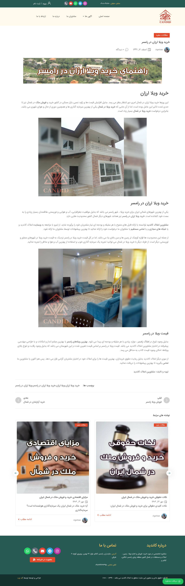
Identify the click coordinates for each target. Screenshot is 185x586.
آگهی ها (88, 16)
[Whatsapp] (76, 3)
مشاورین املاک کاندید (157, 225)
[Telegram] (80, 3)
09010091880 (105, 3)
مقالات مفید (162, 35)
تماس (165, 363)
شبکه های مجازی (157, 229)
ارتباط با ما (41, 16)
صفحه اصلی (104, 16)
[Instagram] (85, 3)
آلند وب (20, 578)
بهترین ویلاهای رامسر (77, 342)
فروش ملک (40, 103)
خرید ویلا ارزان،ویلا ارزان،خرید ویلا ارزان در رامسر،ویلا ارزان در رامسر (47, 386)
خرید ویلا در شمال (106, 107)
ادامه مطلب (105, 515)
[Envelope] (71, 3)
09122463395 (101, 565)
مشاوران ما (71, 16)
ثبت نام (36, 4)
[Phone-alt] (66, 3)
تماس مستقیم (138, 229)
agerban (159, 49)
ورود (44, 4)
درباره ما (56, 16)
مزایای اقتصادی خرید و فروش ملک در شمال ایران (63, 497)
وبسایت (37, 225)
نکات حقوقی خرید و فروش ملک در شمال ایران (144, 497)
